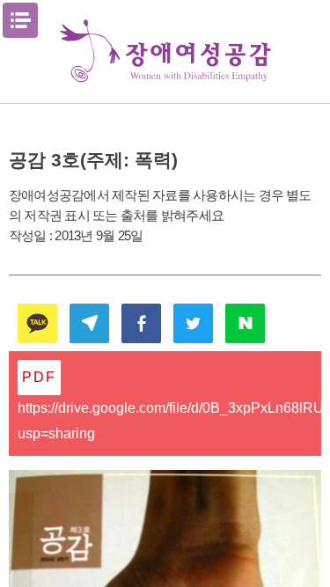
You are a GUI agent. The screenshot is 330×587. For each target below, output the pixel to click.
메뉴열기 (20, 20)
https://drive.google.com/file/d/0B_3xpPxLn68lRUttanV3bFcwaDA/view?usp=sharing (169, 421)
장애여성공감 (165, 51)
